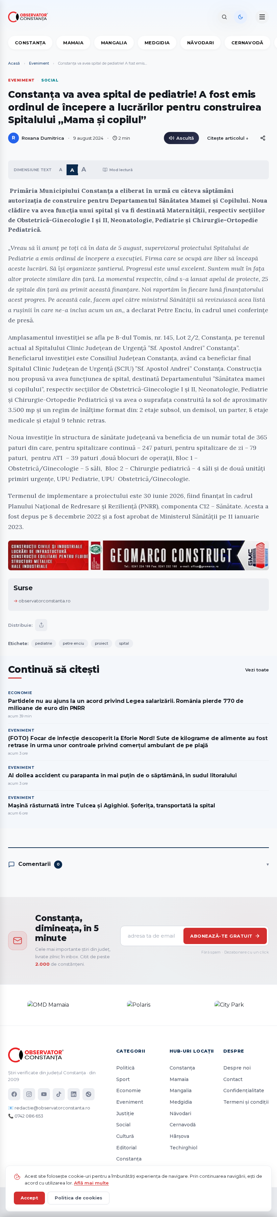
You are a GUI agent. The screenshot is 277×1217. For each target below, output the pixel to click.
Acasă (14, 63)
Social (123, 1125)
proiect (101, 643)
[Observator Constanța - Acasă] (29, 17)
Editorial (126, 1148)
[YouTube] (44, 1094)
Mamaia (73, 42)
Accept (29, 1197)
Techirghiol (183, 1148)
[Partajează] (41, 625)
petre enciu (73, 643)
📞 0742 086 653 (25, 1116)
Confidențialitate (243, 1090)
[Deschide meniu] (262, 17)
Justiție (125, 1113)
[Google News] (88, 1094)
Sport (123, 1079)
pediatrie (43, 643)
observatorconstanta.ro (45, 600)
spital (124, 643)
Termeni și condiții (246, 1102)
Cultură (125, 1136)
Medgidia (157, 42)
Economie (128, 1090)
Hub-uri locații (192, 1051)
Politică (125, 1068)
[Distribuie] (263, 138)
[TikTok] (59, 1094)
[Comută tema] (240, 17)
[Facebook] (14, 1094)
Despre (233, 1051)
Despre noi (237, 1068)
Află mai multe (91, 1183)
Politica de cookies (78, 1197)
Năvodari (200, 42)
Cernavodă (247, 42)
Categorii (130, 1051)
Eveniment (39, 63)
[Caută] (224, 17)
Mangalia (114, 42)
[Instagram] (29, 1094)
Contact (233, 1079)
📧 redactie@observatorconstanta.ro (49, 1107)
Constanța (30, 42)
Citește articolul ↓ (228, 138)
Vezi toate (257, 669)
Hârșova (179, 1136)
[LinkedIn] (74, 1094)
